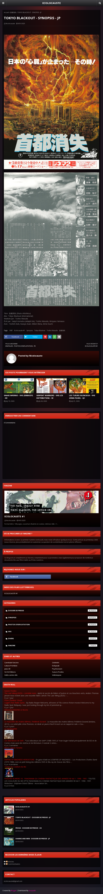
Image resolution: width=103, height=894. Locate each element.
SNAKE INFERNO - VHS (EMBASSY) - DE (18, 396)
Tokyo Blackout (39, 330)
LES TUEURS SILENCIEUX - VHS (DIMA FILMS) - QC (82, 396)
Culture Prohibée (10, 666)
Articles (11, 861)
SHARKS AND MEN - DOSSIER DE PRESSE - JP (32, 838)
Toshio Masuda (52, 330)
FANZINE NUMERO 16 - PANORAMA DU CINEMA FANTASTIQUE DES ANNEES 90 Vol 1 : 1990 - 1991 (45, 778)
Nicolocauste (10, 23)
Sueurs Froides (58, 672)
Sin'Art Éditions (10, 672)
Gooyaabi (32, 891)
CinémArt (55, 662)
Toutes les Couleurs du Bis (15, 767)
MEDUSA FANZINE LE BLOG (16, 710)
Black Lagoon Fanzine (13, 748)
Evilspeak (55, 666)
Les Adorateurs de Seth (13, 740)
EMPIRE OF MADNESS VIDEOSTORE (19, 759)
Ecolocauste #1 (19, 330)
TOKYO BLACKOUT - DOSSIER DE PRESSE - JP (33, 817)
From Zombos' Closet (13, 700)
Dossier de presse (49, 610)
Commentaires (14, 864)
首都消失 (13, 12)
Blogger (13, 891)
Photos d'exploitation (49, 624)
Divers (49, 638)
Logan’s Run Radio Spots (14, 703)
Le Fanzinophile (10, 729)
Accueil (6, 12)
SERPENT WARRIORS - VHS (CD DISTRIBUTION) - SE (49, 396)
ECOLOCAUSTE (51, 3)
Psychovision (57, 669)
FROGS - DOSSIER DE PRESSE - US (28, 828)
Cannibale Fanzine (11, 662)
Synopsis (30, 330)
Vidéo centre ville (10, 675)
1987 (11, 330)
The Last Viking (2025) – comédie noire (20, 693)
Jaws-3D (7, 669)
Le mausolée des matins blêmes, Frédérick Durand (25, 721)
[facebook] (27, 577)
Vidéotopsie (56, 675)
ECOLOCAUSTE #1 (14, 516)
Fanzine (49, 645)
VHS (49, 631)
